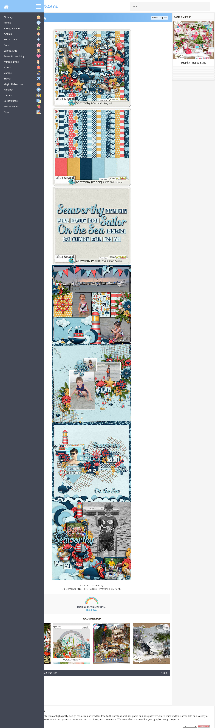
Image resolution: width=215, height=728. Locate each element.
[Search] (207, 6)
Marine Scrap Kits (159, 17)
